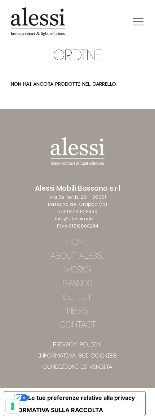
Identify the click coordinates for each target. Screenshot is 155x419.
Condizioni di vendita (77, 367)
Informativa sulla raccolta (56, 410)
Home (77, 242)
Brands (77, 283)
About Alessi (77, 256)
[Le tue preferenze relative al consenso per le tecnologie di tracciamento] (12, 406)
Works (77, 270)
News (77, 311)
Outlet (77, 297)
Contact (77, 325)
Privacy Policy (77, 345)
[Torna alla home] (38, 21)
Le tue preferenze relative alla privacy (81, 397)
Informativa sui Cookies (77, 356)
